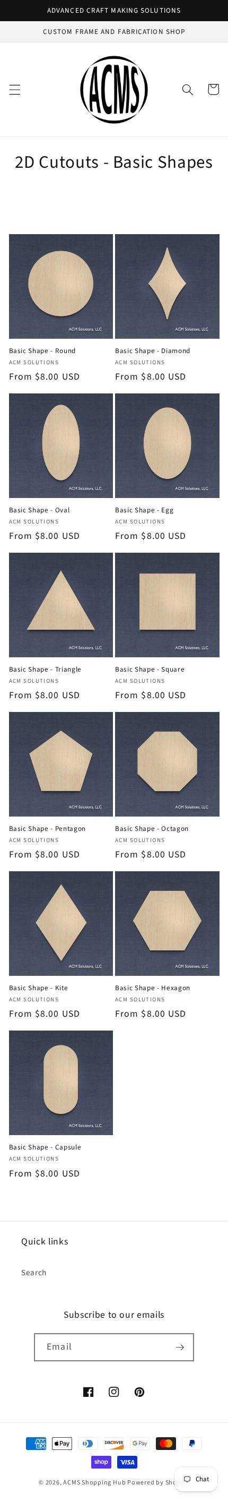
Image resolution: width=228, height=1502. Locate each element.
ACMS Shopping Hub (94, 1482)
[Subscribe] (179, 1347)
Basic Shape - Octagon (152, 828)
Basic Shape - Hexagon (152, 987)
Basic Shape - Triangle (45, 669)
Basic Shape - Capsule (45, 1147)
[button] (14, 89)
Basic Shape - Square (150, 669)
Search (34, 1272)
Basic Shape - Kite (38, 987)
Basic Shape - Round (42, 350)
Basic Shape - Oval (39, 509)
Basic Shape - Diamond (152, 350)
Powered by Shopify (158, 1482)
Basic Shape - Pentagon (47, 828)
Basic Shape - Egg (144, 509)
